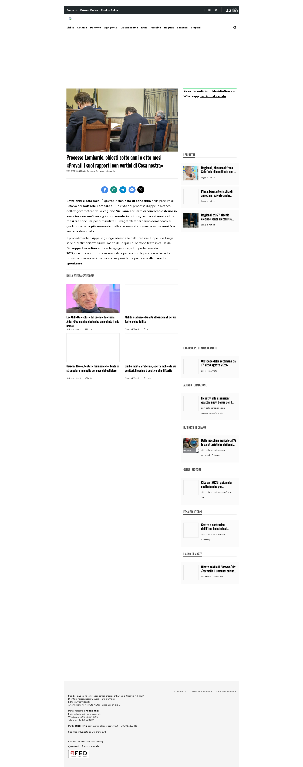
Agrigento (110, 27)
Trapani (196, 27)
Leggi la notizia (208, 177)
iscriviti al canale (213, 96)
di (202, 371)
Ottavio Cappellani (213, 576)
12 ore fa (136, 329)
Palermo (95, 27)
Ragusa (169, 27)
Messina (156, 27)
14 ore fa (78, 378)
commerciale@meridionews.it (103, 726)
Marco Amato (210, 370)
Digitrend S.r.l (99, 731)
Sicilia (70, 27)
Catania (82, 27)
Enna (144, 27)
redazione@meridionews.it (86, 714)
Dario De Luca (87, 171)
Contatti (72, 10)
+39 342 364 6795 (89, 717)
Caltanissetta (129, 27)
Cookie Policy (109, 10)
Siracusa (182, 27)
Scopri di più (114, 704)
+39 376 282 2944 (87, 720)
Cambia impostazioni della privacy (85, 741)
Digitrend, (70, 329)
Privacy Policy (89, 10)
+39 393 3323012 (128, 726)
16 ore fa (136, 378)
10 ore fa (78, 329)
